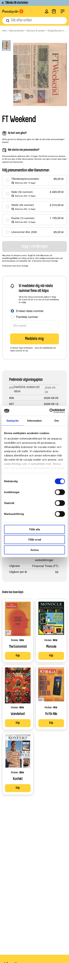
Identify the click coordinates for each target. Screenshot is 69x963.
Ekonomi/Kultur (16, 30)
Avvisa (34, 549)
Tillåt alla (34, 529)
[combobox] (34, 20)
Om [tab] (56, 420)
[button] (46, 11)
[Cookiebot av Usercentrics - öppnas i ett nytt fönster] (49, 411)
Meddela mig (34, 339)
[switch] (60, 492)
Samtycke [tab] (12, 420)
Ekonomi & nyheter (36, 30)
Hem (4, 30)
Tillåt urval (34, 539)
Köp (18, 655)
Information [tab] (34, 420)
